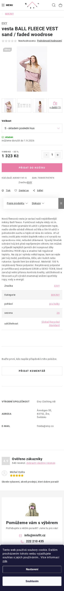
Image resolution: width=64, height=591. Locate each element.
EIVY (29, 182)
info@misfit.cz (35, 535)
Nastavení (32, 569)
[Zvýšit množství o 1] (58, 155)
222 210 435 (35, 541)
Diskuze (36, 203)
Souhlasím (32, 581)
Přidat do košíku (32, 167)
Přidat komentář (32, 371)
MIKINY (55, 294)
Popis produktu (15, 203)
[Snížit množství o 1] (46, 155)
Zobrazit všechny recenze (40, 463)
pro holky (54, 303)
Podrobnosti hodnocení (49, 40)
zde (5, 561)
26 (58, 313)
